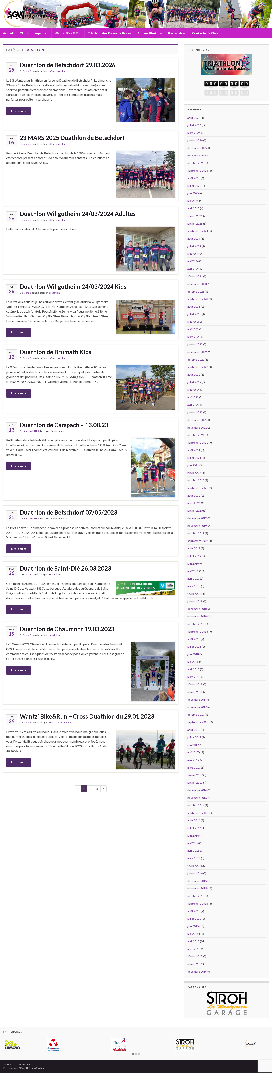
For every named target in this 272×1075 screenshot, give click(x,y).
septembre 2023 (197, 299)
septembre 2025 (197, 170)
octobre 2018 (195, 624)
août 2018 (193, 639)
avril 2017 (193, 760)
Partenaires (177, 33)
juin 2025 (193, 193)
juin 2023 (193, 321)
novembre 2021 (197, 427)
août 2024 (193, 238)
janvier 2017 (195, 782)
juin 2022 (193, 389)
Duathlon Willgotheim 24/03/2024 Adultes (78, 213)
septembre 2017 (197, 722)
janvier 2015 (195, 964)
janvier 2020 (195, 510)
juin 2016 (193, 835)
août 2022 (193, 374)
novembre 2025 (197, 155)
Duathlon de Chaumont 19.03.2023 (67, 628)
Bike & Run (56, 722)
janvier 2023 (195, 344)
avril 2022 (193, 404)
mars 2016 (193, 858)
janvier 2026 (195, 140)
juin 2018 (193, 654)
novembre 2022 (197, 352)
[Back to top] (263, 1051)
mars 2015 (193, 949)
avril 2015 (193, 941)
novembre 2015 (197, 888)
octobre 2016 (195, 805)
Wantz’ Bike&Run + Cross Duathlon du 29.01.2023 (87, 716)
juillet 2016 (194, 828)
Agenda (41, 33)
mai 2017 (193, 752)
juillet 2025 (194, 185)
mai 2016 (193, 843)
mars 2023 (193, 336)
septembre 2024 (197, 231)
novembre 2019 (197, 525)
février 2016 (195, 865)
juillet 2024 (194, 246)
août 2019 (193, 548)
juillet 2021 (194, 457)
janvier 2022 (195, 412)
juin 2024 (193, 253)
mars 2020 (193, 503)
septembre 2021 (197, 442)
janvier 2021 (195, 472)
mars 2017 (193, 767)
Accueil (8, 33)
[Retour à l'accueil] (136, 14)
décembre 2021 (197, 420)
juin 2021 (193, 465)
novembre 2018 (197, 616)
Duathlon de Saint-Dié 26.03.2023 (65, 568)
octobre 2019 (195, 533)
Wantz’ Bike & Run (68, 33)
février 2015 (195, 956)
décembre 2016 (197, 790)
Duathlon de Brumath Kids (55, 351)
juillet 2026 (194, 125)
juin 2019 (193, 563)
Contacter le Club (205, 33)
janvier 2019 (195, 601)
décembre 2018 (197, 608)
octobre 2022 (195, 359)
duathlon (61, 71)
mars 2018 (193, 676)
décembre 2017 (197, 699)
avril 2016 (193, 850)
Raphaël (27, 71)
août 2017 (193, 729)
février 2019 (195, 593)
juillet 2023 (194, 314)
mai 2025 (193, 200)
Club (23, 33)
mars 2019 (193, 586)
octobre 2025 (195, 163)
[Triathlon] (226, 63)
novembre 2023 (197, 284)
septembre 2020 (197, 488)
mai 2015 (193, 933)
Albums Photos (148, 33)
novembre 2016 (197, 797)
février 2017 (195, 775)
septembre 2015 (197, 903)
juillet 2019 (194, 556)
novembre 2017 (197, 707)
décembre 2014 (197, 971)
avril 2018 (193, 669)
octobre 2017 (195, 714)
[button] (132, 1048)
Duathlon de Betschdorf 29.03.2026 (67, 64)
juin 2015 (193, 926)
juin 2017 (193, 744)
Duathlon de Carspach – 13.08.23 (64, 424)
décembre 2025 (197, 148)
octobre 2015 (195, 896)
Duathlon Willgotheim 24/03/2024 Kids (73, 286)
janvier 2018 (195, 692)
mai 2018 (193, 661)
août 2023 (193, 306)
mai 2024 (193, 261)
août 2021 (193, 450)
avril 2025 (193, 208)
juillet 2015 (194, 918)
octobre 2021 (195, 435)
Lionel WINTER (31, 431)
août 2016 (193, 820)
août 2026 (193, 117)
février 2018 (195, 684)
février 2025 (195, 216)
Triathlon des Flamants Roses (109, 33)
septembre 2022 (197, 367)
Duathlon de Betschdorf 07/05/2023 (68, 512)
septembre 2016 (197, 813)
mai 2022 (193, 397)
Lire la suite (18, 111)
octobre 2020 (195, 480)
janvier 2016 (195, 873)
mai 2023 (193, 329)
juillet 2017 (194, 737)
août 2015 (193, 911)
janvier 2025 (195, 223)
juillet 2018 (194, 646)
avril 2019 (193, 578)
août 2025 (193, 178)
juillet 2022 (194, 382)
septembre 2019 (197, 540)
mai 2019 (193, 571)
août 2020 (193, 495)
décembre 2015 (197, 881)
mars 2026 (193, 132)
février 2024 (195, 276)
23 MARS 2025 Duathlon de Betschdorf (72, 137)
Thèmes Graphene (36, 1062)
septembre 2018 (197, 631)
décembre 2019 (197, 518)
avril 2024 (193, 268)
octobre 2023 (195, 291)
